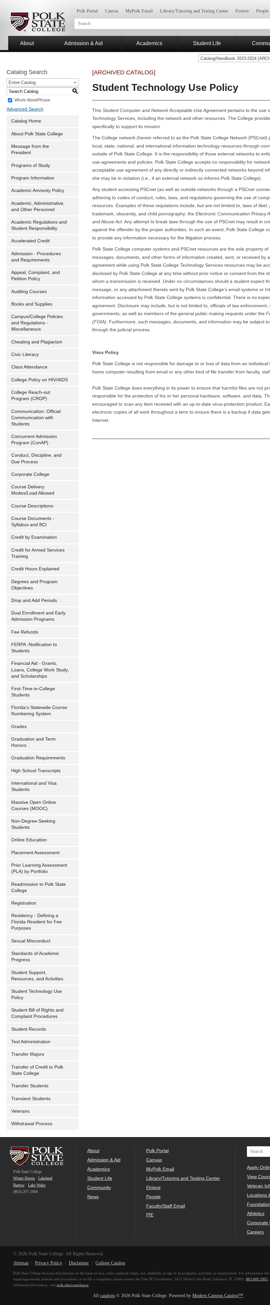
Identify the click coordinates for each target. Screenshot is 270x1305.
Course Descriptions (32, 505)
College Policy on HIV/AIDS (39, 379)
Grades (19, 726)
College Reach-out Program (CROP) (30, 395)
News (93, 1196)
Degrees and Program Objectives (34, 584)
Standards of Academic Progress (35, 956)
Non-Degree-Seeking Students (33, 824)
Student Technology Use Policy (36, 994)
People (153, 1196)
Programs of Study (30, 165)
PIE (149, 1214)
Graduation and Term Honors (33, 742)
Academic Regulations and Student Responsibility (39, 225)
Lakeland (45, 1178)
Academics (149, 43)
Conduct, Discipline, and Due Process (36, 458)
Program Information (32, 178)
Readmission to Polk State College (38, 887)
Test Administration (30, 1041)
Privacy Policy (48, 1263)
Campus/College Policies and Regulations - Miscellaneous (37, 323)
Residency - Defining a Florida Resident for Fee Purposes (36, 922)
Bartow (19, 1185)
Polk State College (37, 22)
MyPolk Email (139, 11)
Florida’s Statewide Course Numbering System (39, 710)
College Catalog (110, 1263)
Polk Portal (87, 11)
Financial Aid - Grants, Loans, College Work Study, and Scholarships (40, 669)
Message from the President (30, 149)
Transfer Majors (27, 1054)
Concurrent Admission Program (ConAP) (34, 439)
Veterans (20, 1111)
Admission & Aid (83, 43)
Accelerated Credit (30, 240)
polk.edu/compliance (73, 1285)
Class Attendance (29, 367)
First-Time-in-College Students (33, 691)
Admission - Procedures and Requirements (36, 256)
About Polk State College (37, 133)
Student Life (207, 43)
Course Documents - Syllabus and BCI (32, 521)
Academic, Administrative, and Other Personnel (38, 206)
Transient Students (30, 1098)
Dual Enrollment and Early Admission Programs (38, 616)
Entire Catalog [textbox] (22, 82)
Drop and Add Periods (34, 600)
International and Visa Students (34, 786)
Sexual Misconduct (30, 940)
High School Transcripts (36, 770)
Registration (23, 903)
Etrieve (242, 11)
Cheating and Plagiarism (36, 342)
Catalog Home (26, 121)
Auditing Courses (29, 291)
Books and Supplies (31, 304)
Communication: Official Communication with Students (36, 417)
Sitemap (21, 1263)
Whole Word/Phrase (32, 100)
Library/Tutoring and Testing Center (194, 11)
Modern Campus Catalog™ (217, 1295)
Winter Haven (24, 1178)
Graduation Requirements (38, 757)
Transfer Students (29, 1085)
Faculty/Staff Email (165, 1206)
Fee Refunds (24, 632)
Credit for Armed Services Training (38, 553)
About (27, 43)
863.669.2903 (257, 1279)
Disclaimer (79, 1263)
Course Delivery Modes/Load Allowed (32, 490)
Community (99, 1187)
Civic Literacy (25, 354)
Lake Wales (37, 1185)
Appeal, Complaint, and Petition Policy (35, 275)
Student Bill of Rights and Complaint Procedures (37, 1013)
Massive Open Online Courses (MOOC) (33, 805)
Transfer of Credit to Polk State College (37, 1070)
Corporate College (30, 474)
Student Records (28, 1029)
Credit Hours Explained (35, 568)
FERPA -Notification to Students (34, 647)
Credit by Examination (34, 537)
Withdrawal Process (31, 1123)
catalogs (107, 1295)
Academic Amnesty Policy (37, 190)
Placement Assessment (35, 852)
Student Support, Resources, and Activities (37, 975)
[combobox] (43, 82)
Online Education (29, 839)
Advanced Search (25, 109)
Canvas (111, 11)
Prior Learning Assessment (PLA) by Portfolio (39, 868)
